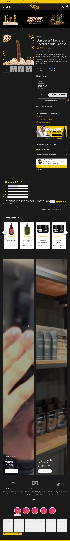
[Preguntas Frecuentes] (10, 7)
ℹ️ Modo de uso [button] (41, 76)
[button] (7, 7)
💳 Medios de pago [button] (43, 149)
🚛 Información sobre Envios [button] (46, 144)
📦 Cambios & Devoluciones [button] (46, 154)
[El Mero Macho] (35, 7)
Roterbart (39, 36)
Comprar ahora (51, 100)
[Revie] (63, 209)
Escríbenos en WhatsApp (13, 533)
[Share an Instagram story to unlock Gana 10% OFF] (17, 510)
